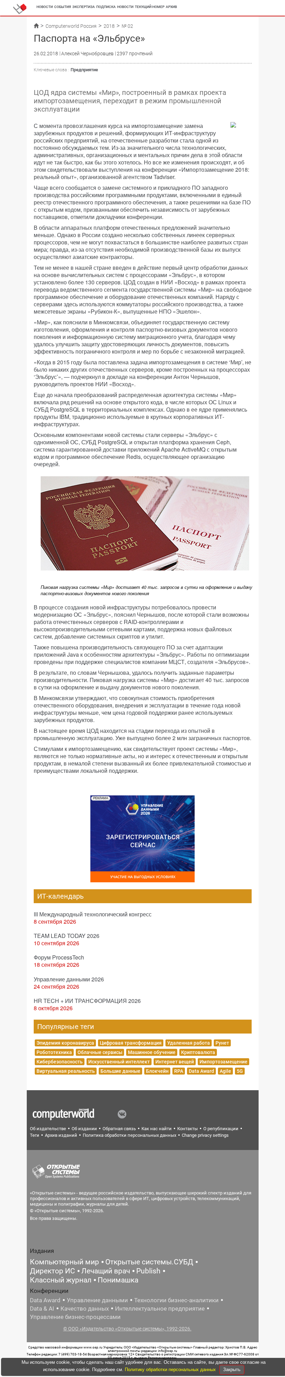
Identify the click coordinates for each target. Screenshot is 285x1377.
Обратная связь (119, 1128)
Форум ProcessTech (59, 957)
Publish (148, 1271)
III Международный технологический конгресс (93, 914)
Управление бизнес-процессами (75, 1316)
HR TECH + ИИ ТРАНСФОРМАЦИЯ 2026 (87, 1001)
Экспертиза (83, 7)
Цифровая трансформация (131, 1043)
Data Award (201, 1071)
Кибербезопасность (59, 1061)
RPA (178, 1071)
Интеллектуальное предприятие (160, 1308)
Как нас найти (156, 1128)
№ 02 (127, 26)
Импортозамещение (223, 1061)
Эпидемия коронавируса (65, 1043)
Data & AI (42, 1308)
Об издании (84, 1128)
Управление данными (97, 1300)
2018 (109, 26)
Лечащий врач (105, 1271)
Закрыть (232, 1369)
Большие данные (120, 1071)
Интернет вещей (174, 1061)
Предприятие (84, 69)
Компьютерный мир (64, 1262)
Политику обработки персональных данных (171, 1369)
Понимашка (118, 1280)
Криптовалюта (198, 1052)
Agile (225, 1071)
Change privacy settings (205, 1135)
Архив (171, 7)
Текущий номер (149, 7)
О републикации (220, 1128)
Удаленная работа (188, 1043)
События (62, 7)
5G (240, 1071)
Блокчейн (157, 1071)
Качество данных (84, 1308)
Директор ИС (52, 1271)
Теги (34, 1135)
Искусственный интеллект (119, 1061)
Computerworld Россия (71, 26)
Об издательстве (48, 1128)
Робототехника (54, 1052)
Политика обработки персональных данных (129, 1135)
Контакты (187, 1128)
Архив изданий (61, 1135)
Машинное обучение (152, 1052)
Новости (44, 7)
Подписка (106, 7)
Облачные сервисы (100, 1052)
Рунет (222, 1043)
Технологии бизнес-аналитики (176, 1300)
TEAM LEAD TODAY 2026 (66, 936)
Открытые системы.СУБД (149, 1262)
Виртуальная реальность (65, 1071)
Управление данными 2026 (69, 979)
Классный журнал (60, 1280)
